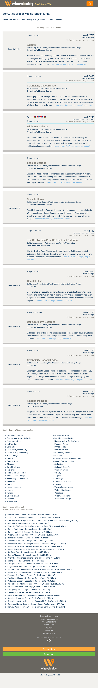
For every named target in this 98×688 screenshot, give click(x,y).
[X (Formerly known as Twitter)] (50, 640)
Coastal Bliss (34, 281)
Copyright (49, 627)
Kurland (10, 493)
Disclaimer (49, 630)
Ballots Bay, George (15, 435)
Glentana (10, 464)
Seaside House (36, 199)
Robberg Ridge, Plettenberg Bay (67, 458)
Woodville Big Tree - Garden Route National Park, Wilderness (36, 526)
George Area (12, 461)
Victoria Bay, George (62, 490)
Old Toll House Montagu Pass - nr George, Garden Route (35, 584)
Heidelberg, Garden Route (17, 478)
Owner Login (49, 654)
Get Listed (49, 622)
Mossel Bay (12, 501)
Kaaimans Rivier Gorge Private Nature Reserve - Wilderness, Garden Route (42, 520)
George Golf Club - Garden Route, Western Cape (32, 564)
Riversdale (58, 455)
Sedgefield (58, 464)
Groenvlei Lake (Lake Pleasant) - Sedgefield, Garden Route (36, 601)
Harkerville (11, 470)
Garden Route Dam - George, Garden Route (29, 529)
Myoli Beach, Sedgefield (64, 438)
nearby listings (32, 19)
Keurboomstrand (14, 487)
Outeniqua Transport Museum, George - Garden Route (34, 546)
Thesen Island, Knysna (63, 487)
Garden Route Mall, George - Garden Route (29, 532)
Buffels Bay (12, 444)
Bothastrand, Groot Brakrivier (19, 438)
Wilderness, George (62, 499)
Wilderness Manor (37, 126)
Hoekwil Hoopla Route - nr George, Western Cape (32, 515)
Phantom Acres (61, 444)
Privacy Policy (49, 633)
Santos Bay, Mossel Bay (64, 461)
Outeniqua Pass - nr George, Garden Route (30, 598)
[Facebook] (48, 640)
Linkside (10, 499)
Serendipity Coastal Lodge (42, 360)
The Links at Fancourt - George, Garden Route (31, 578)
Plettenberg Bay (61, 450)
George (10, 458)
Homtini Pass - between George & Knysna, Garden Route (36, 607)
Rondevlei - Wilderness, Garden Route (28, 538)
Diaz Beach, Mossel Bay (17, 450)
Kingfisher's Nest (37, 400)
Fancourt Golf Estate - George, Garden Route (31, 575)
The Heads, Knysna (62, 481)
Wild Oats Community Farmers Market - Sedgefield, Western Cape (39, 569)
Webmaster (49, 625)
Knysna (10, 490)
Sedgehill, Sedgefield (62, 467)
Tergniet (57, 475)
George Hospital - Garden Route (25, 561)
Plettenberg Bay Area (63, 452)
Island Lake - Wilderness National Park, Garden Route (33, 517)
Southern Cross (61, 470)
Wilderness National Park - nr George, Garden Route (33, 535)
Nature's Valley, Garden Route (66, 441)
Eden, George (12, 455)
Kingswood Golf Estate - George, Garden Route (32, 566)
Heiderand (11, 481)
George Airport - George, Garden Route (28, 589)
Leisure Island (13, 496)
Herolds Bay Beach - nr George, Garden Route (31, 587)
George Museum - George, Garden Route (29, 555)
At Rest (31, 44)
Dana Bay (11, 447)
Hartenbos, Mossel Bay (16, 473)
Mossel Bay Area (61, 435)
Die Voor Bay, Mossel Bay (17, 452)
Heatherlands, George (16, 475)
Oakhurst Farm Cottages (41, 321)
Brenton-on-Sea (14, 441)
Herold (10, 484)
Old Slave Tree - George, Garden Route (28, 552)
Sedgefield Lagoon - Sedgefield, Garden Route (31, 581)
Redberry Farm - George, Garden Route (28, 592)
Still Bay (57, 473)
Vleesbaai (58, 493)
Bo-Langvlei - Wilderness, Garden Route (28, 523)
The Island (58, 484)
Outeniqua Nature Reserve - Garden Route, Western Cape (36, 604)
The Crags (58, 478)
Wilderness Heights (62, 496)
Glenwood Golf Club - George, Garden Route (30, 540)
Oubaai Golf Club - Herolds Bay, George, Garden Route (34, 572)
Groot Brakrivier (13, 467)
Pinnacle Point (60, 447)
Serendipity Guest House (41, 85)
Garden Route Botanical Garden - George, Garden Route (35, 549)
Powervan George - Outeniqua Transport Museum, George (36, 543)
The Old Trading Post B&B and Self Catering (52, 240)
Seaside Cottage (36, 162)
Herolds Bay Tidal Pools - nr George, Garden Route (33, 595)
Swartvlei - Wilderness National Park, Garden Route (33, 558)
